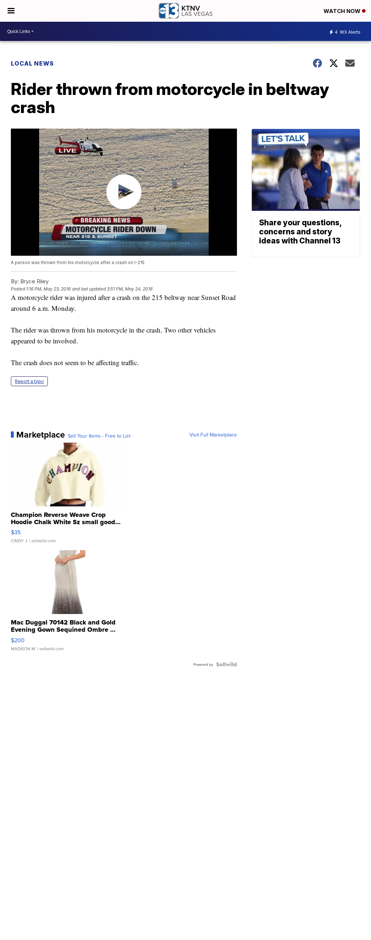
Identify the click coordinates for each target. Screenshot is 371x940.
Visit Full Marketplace (213, 434)
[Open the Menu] (11, 11)
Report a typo (29, 381)
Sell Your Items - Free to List (99, 435)
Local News (32, 63)
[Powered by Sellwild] (226, 664)
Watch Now (343, 11)
